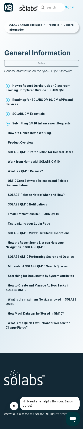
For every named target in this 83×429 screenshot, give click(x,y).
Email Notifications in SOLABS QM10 (33, 214)
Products (53, 24)
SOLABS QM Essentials (28, 113)
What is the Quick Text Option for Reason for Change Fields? (38, 325)
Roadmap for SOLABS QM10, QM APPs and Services (39, 102)
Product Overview (20, 142)
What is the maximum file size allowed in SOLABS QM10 (41, 302)
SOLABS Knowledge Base (25, 24)
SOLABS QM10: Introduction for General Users (40, 152)
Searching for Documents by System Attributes (41, 276)
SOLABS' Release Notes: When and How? (36, 195)
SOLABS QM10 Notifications (27, 204)
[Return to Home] (8, 7)
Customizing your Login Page (29, 223)
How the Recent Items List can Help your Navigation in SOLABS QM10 (35, 245)
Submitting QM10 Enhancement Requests (41, 123)
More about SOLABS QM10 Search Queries (38, 266)
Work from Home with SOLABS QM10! (34, 161)
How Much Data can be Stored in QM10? (36, 313)
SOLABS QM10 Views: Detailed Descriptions (39, 233)
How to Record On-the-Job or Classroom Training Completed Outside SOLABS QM (38, 88)
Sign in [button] (69, 7)
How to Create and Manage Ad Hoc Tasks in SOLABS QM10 (37, 288)
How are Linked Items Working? (30, 133)
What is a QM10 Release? (25, 171)
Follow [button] (41, 63)
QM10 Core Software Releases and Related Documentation (37, 183)
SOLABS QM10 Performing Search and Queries (41, 256)
